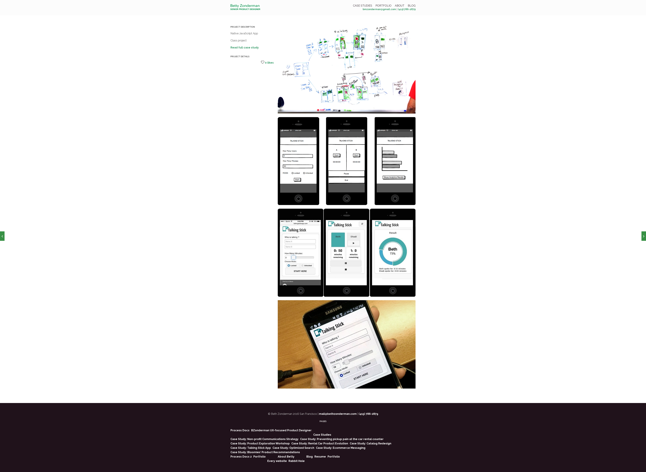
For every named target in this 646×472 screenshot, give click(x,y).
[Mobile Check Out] (2, 236)
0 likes (269, 62)
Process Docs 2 (241, 456)
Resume (320, 456)
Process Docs (239, 430)
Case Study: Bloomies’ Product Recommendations (265, 452)
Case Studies (362, 5)
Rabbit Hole (297, 461)
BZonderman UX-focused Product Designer (281, 430)
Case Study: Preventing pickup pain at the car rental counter (342, 439)
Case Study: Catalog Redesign (370, 443)
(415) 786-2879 (407, 9)
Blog (412, 5)
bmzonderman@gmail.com (379, 9)
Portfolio (383, 5)
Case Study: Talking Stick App (250, 447)
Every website (277, 461)
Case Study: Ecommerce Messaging (340, 447)
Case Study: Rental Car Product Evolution (319, 443)
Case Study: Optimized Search (293, 447)
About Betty (286, 456)
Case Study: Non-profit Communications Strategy (264, 439)
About (399, 5)
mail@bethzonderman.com (338, 413)
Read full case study (244, 47)
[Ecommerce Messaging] (643, 236)
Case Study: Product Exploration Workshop (260, 443)
